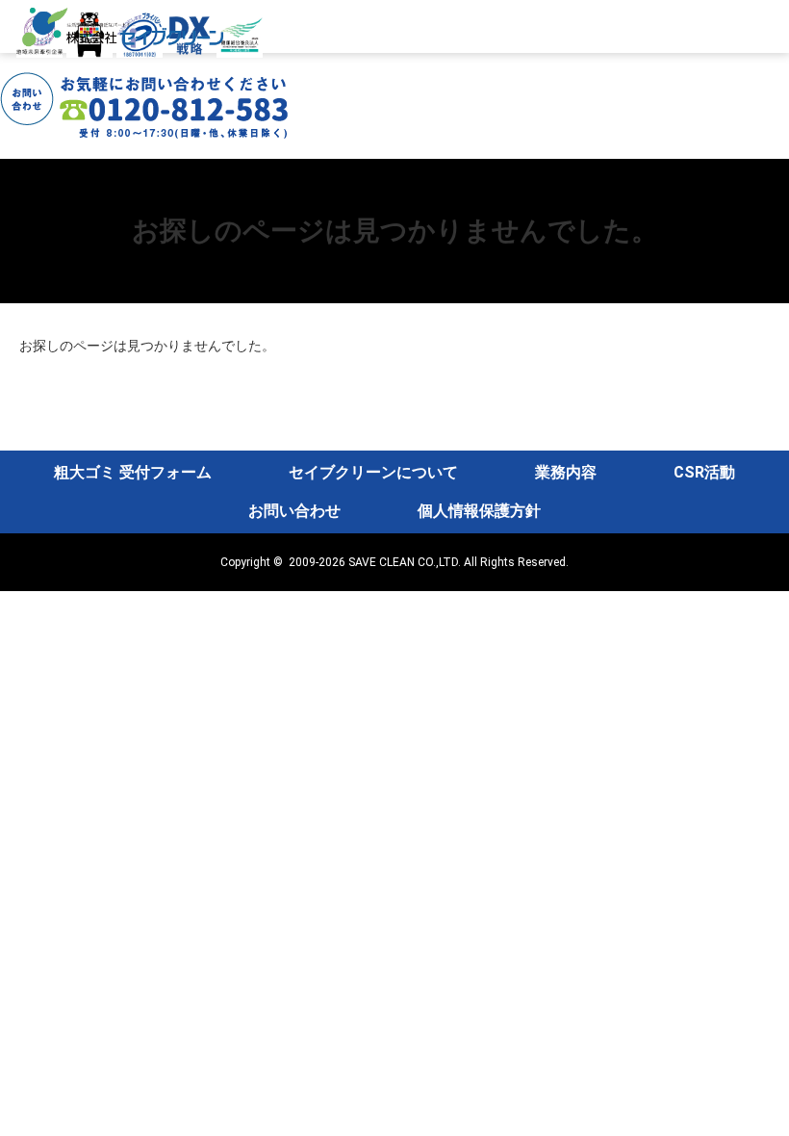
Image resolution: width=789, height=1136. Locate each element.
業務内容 (566, 472)
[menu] (762, 176)
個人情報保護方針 (479, 511)
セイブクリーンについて (373, 472)
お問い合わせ (294, 511)
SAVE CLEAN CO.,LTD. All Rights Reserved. (458, 562)
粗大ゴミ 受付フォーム (133, 472)
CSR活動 (704, 472)
